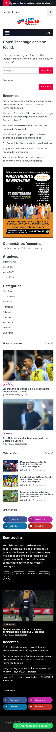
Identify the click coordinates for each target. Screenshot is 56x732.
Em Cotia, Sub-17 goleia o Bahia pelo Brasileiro (27, 143)
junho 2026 (8, 272)
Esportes (7, 301)
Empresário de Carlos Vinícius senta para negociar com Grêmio (26, 390)
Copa (6, 573)
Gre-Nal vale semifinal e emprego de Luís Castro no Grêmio (26, 439)
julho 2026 (8, 266)
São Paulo (8, 332)
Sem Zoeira (9, 395)
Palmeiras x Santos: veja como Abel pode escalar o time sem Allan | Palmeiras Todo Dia (36, 494)
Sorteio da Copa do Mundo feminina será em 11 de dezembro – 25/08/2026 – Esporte (36, 479)
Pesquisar (8, 80)
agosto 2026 (9, 261)
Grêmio (7, 317)
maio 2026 (8, 277)
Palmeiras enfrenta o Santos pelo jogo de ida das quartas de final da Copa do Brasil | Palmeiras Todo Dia (27, 104)
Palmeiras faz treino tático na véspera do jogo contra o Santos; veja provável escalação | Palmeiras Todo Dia (28, 117)
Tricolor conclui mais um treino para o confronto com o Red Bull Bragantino (24, 630)
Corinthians (9, 296)
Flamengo (8, 306)
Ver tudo (48, 343)
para (6, 578)
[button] (33, 726)
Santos (6, 327)
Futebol (7, 311)
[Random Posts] (49, 33)
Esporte (31, 573)
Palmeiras (8, 322)
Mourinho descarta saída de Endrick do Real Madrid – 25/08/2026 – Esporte (33, 464)
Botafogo (8, 291)
